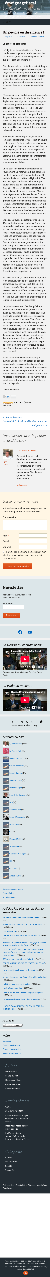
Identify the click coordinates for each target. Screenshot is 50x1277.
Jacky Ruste (14, 846)
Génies (8, 1107)
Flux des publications (11, 1045)
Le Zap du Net (15, 751)
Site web (7, 547)
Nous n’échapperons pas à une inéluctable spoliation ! (25, 977)
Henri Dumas (11, 1071)
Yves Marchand (15, 780)
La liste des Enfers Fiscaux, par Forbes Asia (20, 970)
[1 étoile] (4, 403)
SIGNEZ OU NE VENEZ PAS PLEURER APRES (21, 917)
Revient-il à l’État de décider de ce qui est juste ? (25, 423)
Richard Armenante (17, 817)
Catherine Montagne (17, 854)
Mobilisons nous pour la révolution (16, 984)
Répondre (23, 485)
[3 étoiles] (8, 403)
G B (10, 832)
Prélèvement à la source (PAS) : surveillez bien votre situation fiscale (17, 1136)
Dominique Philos (16, 758)
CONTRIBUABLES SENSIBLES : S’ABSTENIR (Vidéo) (24, 963)
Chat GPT (13, 868)
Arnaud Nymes (15, 876)
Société (22, 37)
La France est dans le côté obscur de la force (21, 936)
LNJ (10, 861)
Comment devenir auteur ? (13, 889)
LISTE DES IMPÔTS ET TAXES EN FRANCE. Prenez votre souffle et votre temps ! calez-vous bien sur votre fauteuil (23, 952)
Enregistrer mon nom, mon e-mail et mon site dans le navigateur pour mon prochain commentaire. (24, 555)
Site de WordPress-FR (12, 1053)
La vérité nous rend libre (12, 988)
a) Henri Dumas (15, 744)
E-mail (6, 541)
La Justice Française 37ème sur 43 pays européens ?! (24, 992)
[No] (46, 1267)
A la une (9, 1157)
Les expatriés (11, 1161)
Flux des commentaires (12, 1049)
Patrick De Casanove (18, 795)
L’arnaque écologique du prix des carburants (21, 999)
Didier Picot (14, 824)
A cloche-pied (12, 417)
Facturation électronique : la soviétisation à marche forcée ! (17, 1118)
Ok (26, 1273)
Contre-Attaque (9, 931)
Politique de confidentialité (14, 1185)
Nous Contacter (9, 897)
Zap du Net (10, 1170)
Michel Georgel (15, 788)
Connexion (7, 1041)
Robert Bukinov (15, 773)
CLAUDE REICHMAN (14, 1111)
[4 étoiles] (10, 403)
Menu (5, 21)
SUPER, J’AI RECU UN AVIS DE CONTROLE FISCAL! (23, 924)
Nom (6, 535)
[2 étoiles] (6, 403)
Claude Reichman (37, 37)
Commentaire (10, 517)
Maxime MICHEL (16, 839)
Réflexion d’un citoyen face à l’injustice (19, 959)
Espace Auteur (9, 893)
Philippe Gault (15, 810)
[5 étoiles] (12, 403)
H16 (11, 802)
